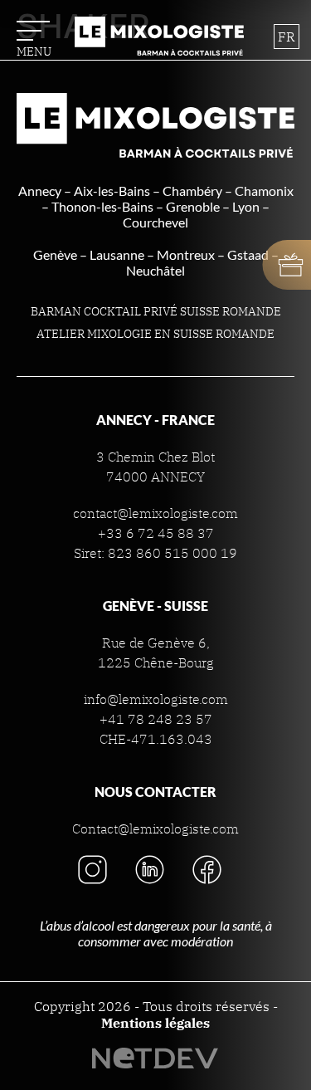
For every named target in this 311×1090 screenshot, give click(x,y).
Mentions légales (155, 1022)
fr (286, 36)
